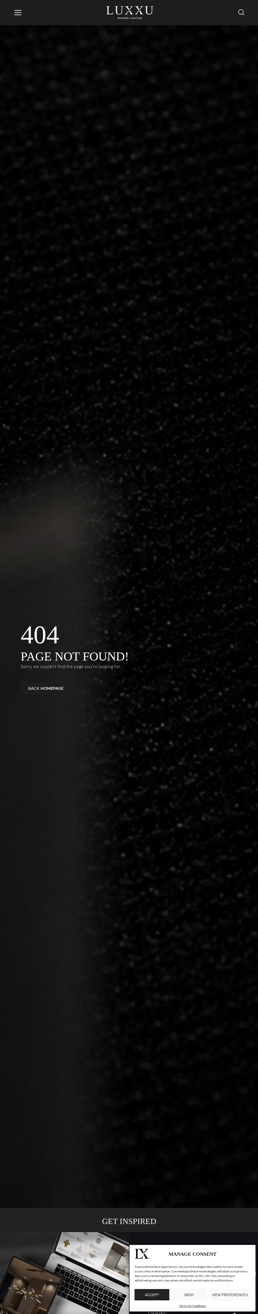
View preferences (230, 1295)
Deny (189, 1295)
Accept (152, 1295)
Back (45, 687)
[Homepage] (130, 13)
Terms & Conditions (192, 1306)
